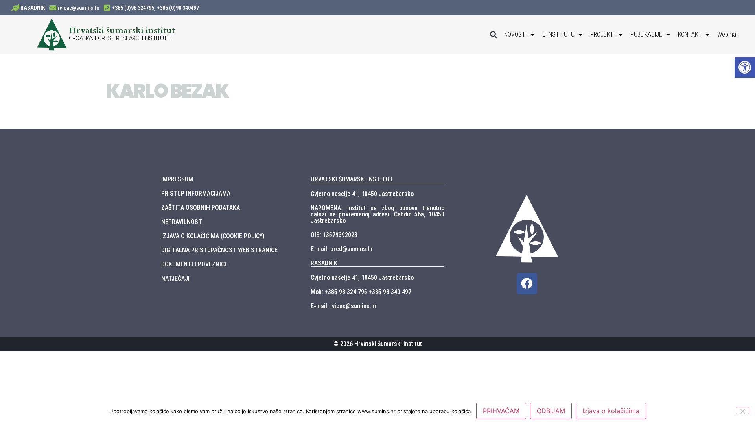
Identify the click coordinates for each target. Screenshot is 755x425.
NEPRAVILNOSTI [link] (182, 221)
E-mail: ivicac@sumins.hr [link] (344, 306)
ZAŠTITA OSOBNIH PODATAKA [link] (200, 207)
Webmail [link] (727, 34)
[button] (493, 34)
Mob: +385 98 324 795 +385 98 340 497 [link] (361, 292)
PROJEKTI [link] (602, 34)
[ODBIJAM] (742, 410)
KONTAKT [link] (690, 34)
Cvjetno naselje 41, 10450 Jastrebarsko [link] (362, 194)
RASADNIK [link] (32, 8)
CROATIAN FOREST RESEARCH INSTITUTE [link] (119, 38)
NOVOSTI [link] (515, 34)
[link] (745, 67)
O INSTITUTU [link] (558, 34)
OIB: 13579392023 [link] (334, 234)
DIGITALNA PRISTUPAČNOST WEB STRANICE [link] (219, 250)
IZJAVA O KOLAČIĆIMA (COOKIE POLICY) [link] (213, 236)
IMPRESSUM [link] (177, 179)
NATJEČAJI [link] (175, 278)
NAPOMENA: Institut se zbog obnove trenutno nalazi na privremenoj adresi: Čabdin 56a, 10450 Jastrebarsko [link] (377, 214)
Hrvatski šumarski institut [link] (122, 30)
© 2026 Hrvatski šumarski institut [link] (377, 343)
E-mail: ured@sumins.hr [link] (342, 249)
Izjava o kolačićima (610, 411)
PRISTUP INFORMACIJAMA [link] (195, 193)
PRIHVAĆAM (501, 411)
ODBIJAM (551, 411)
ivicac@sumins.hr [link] (78, 8)
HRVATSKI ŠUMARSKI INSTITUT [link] (352, 179)
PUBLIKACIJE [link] (646, 34)
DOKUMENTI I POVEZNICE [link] (194, 264)
